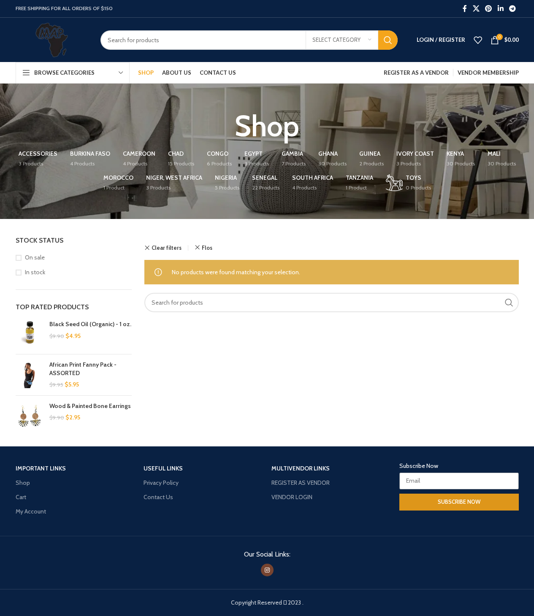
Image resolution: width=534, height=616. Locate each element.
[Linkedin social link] (500, 8)
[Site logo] (52, 39)
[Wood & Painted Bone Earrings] (29, 416)
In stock (35, 272)
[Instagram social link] (267, 570)
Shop (23, 482)
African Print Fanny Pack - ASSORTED (83, 369)
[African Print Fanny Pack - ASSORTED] (29, 375)
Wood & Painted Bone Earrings (90, 406)
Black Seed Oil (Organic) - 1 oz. (90, 324)
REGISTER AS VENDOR (300, 482)
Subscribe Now (418, 466)
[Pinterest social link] (488, 8)
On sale (35, 257)
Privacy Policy (161, 482)
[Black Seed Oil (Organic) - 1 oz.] (29, 334)
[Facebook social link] (465, 8)
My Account (31, 511)
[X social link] (476, 8)
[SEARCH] (388, 40)
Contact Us (158, 497)
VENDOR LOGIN (291, 497)
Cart (21, 497)
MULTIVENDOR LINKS (300, 468)
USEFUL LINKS (163, 468)
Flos (207, 247)
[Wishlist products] (477, 40)
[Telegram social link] (512, 8)
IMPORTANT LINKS (41, 468)
